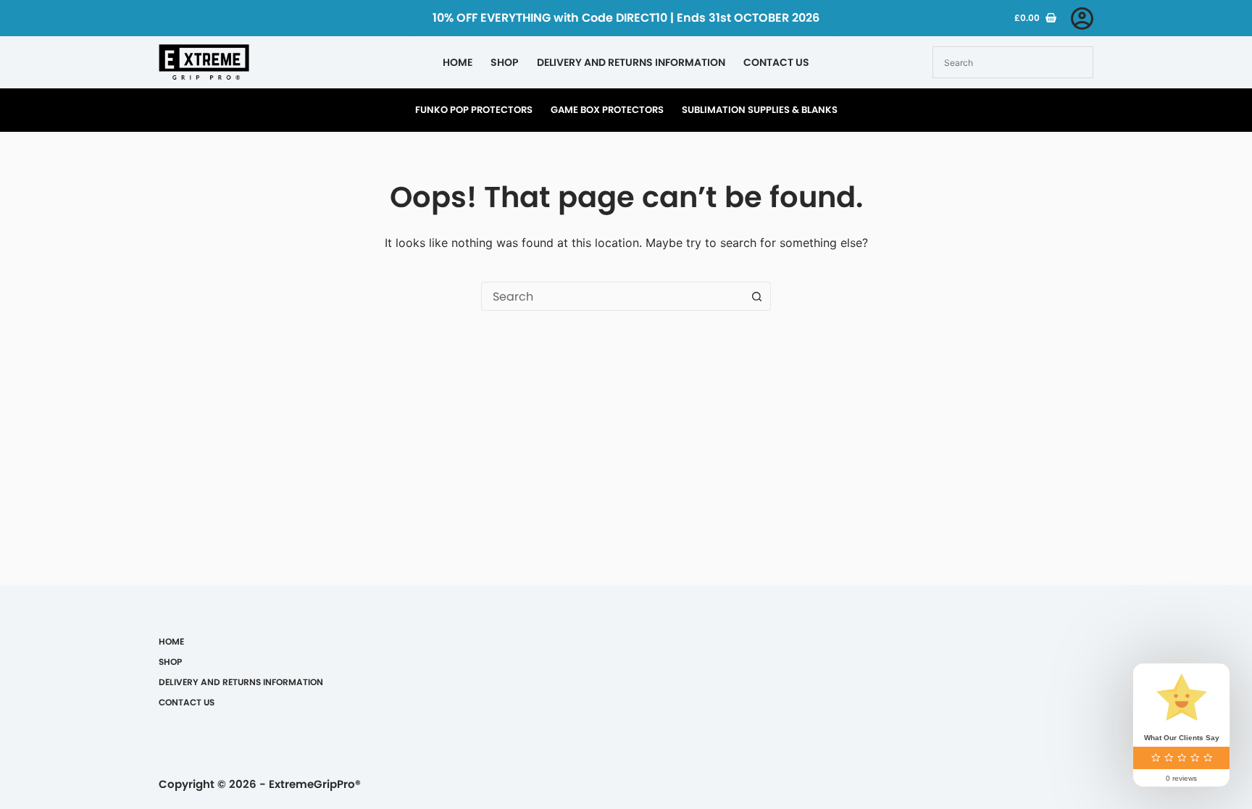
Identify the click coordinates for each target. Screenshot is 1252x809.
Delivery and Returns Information (631, 62)
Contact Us (776, 62)
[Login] (1082, 18)
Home (457, 62)
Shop (505, 62)
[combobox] (612, 296)
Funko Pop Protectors (474, 110)
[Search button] (756, 296)
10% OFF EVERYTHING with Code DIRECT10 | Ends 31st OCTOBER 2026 (626, 17)
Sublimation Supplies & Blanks (760, 110)
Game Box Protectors (607, 110)
